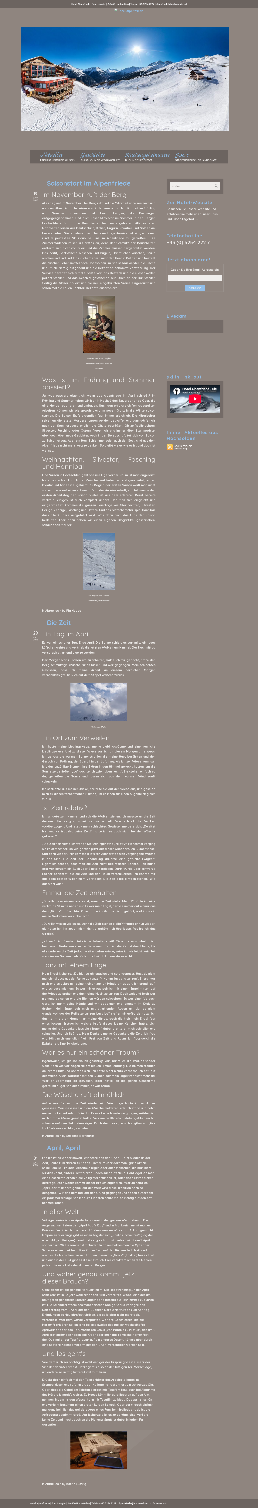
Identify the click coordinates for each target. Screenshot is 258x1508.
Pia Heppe (73, 610)
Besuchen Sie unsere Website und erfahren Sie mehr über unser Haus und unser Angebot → (192, 214)
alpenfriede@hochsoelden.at (171, 4)
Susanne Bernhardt (80, 1136)
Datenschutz (160, 1503)
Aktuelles (52, 610)
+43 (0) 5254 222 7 (188, 242)
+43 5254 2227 (146, 4)
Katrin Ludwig (76, 1484)
